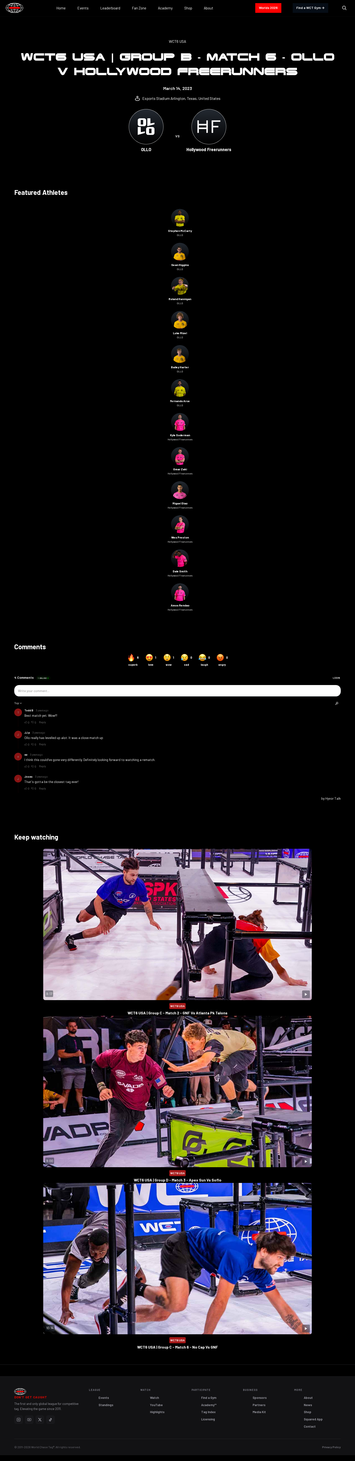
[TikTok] (50, 1419)
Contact (310, 1426)
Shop (307, 1412)
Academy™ (209, 1405)
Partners (259, 1405)
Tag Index (208, 1412)
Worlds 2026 (268, 8)
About (308, 1398)
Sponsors (260, 1398)
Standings (106, 1405)
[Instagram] (18, 1419)
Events (104, 1398)
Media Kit (259, 1412)
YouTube (156, 1405)
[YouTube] (29, 1419)
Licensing (208, 1419)
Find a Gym (208, 1398)
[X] (40, 1419)
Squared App (313, 1419)
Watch (154, 1398)
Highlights (157, 1412)
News (308, 1405)
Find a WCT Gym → (310, 8)
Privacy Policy (331, 1447)
